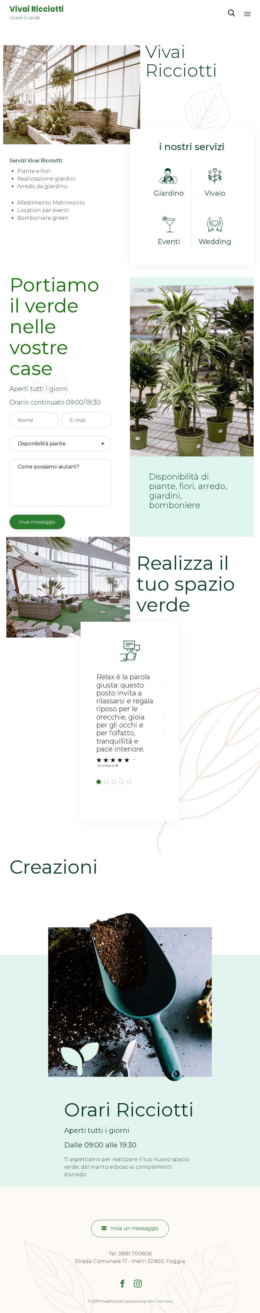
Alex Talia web (159, 1301)
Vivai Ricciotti (37, 9)
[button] (130, 1228)
